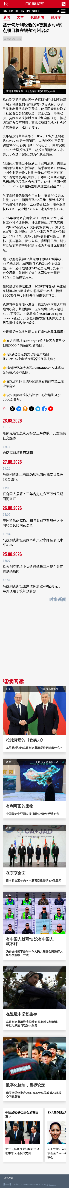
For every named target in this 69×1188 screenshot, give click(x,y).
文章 (20, 17)
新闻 (7, 17)
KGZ (11, 11)
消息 (25, 122)
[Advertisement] (34, 641)
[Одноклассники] (25, 408)
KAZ (5, 11)
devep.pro (53, 1185)
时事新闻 (57, 599)
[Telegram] (37, 408)
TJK (16, 11)
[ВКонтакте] (18, 408)
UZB (28, 11)
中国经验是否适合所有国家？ (21, 1115)
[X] (12, 408)
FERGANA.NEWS (34, 4)
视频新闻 (37, 17)
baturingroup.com (30, 1184)
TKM (22, 11)
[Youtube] (50, 408)
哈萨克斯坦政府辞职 (18, 453)
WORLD (35, 11)
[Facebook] (44, 408)
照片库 (56, 17)
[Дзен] (31, 408)
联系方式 (8, 1178)
